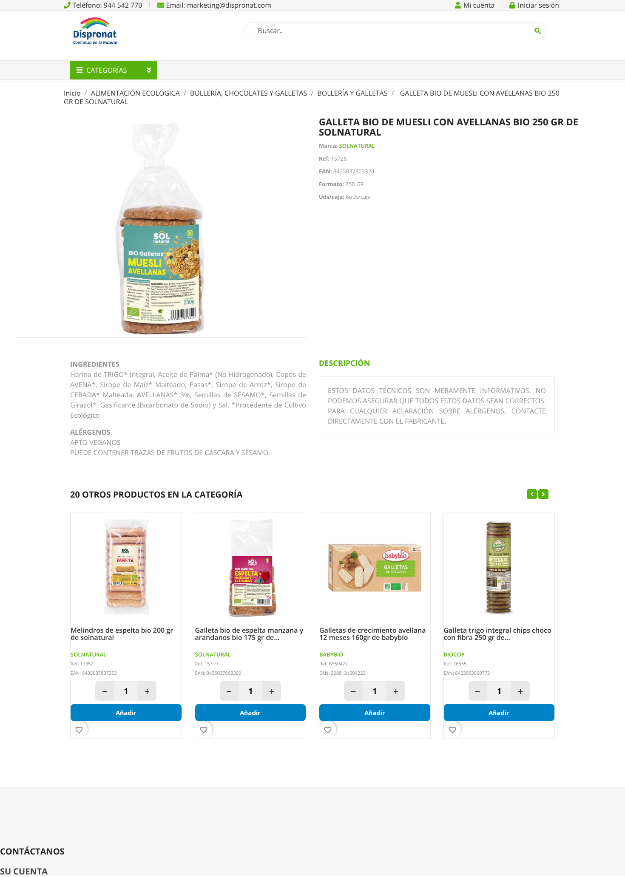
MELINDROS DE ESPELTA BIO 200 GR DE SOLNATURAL (122, 634)
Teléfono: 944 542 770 (106, 5)
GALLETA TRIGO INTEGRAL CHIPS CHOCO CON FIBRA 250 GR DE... (497, 634)
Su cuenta (24, 871)
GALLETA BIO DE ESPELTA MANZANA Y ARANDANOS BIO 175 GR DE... (249, 634)
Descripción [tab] (344, 363)
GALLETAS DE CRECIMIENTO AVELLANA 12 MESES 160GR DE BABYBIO (372, 634)
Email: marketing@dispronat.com (217, 5)
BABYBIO (331, 654)
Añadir (126, 712)
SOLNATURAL (357, 146)
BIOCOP (454, 654)
